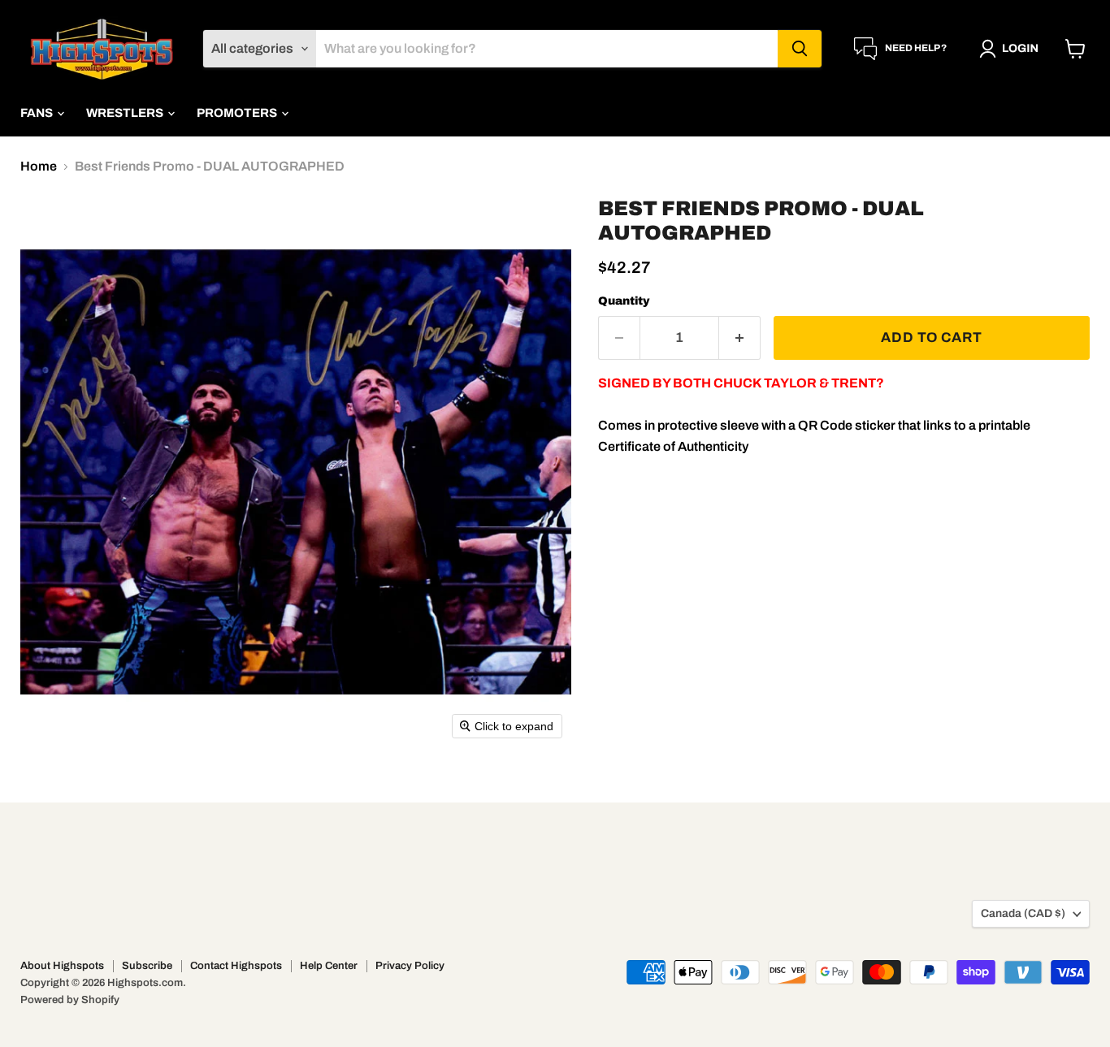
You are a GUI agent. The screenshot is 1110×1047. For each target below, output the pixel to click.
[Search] (800, 48)
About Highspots (62, 965)
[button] (1012, 48)
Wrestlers (126, 112)
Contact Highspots (236, 965)
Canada (1023, 913)
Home (38, 166)
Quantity (624, 301)
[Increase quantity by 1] (740, 338)
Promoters (238, 112)
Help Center (329, 965)
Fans (37, 112)
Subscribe (147, 965)
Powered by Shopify (69, 1000)
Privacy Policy (409, 965)
